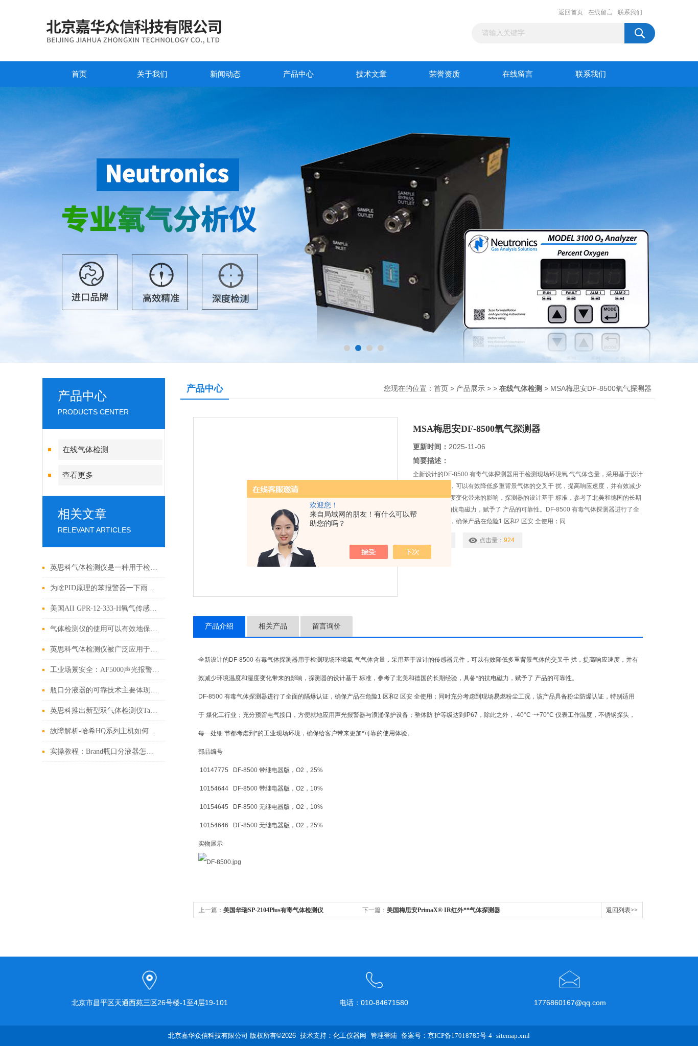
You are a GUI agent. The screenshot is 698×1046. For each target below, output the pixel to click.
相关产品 (273, 626)
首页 (79, 74)
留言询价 (326, 626)
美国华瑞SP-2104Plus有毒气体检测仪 (273, 910)
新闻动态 (225, 74)
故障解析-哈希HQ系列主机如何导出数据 (105, 731)
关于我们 (152, 74)
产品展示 (470, 388)
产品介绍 (219, 626)
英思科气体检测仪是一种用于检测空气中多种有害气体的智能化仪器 (105, 567)
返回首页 (571, 12)
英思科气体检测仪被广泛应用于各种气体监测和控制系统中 (105, 649)
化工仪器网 (349, 1035)
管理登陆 (383, 1035)
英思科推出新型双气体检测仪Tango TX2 (105, 710)
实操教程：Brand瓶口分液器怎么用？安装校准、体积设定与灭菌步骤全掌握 (105, 751)
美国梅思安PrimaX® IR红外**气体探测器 (443, 910)
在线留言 (600, 12)
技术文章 (371, 74)
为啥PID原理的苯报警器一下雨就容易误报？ (105, 588)
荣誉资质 (444, 74)
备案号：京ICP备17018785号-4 (446, 1035)
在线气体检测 (85, 450)
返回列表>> (622, 910)
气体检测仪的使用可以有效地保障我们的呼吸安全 (105, 629)
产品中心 (298, 74)
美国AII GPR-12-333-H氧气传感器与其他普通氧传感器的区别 (105, 608)
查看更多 (77, 475)
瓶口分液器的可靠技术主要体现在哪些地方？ (105, 690)
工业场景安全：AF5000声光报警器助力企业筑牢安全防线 (105, 669)
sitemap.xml (513, 1035)
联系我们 (630, 12)
